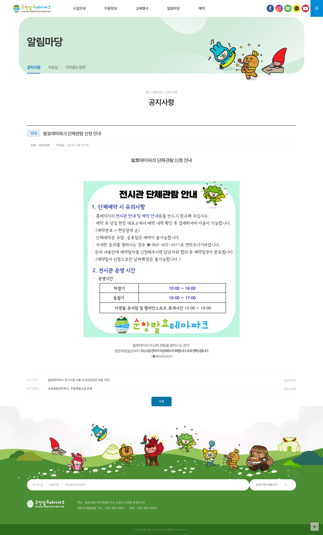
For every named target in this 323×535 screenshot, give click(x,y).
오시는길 (38, 485)
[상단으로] (314, 526)
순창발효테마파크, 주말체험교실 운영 (70, 388)
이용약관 (54, 485)
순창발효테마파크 (31, 8)
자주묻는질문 (75, 67)
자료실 (53, 67)
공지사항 (33, 67)
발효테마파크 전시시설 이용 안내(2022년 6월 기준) (79, 380)
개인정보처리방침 (75, 485)
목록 (161, 401)
